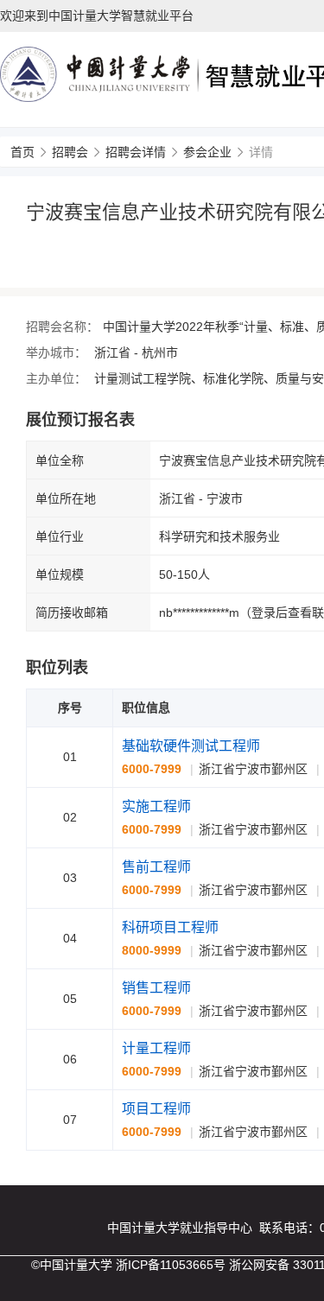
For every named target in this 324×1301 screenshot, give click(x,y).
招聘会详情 (135, 152)
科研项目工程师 (170, 927)
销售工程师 (156, 988)
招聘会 (70, 152)
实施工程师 (156, 806)
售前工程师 (156, 867)
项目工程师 (156, 1108)
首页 (22, 152)
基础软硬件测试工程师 (191, 746)
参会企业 (207, 152)
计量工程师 (156, 1048)
